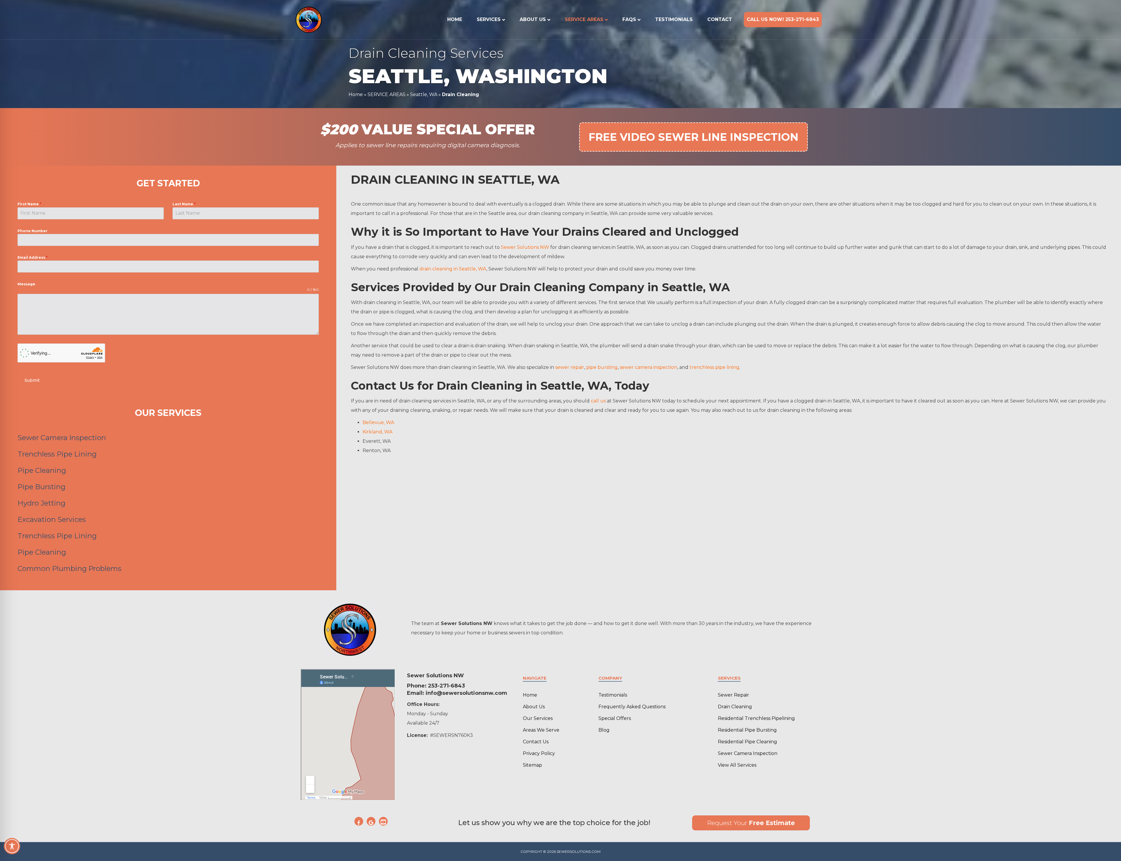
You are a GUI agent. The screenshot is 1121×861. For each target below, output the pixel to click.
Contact (719, 19)
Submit (32, 380)
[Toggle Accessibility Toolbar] (12, 846)
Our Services (538, 718)
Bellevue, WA (378, 422)
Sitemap (532, 765)
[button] (358, 821)
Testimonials (674, 19)
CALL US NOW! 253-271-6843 (783, 19)
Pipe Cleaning (42, 470)
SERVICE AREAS (584, 19)
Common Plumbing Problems (69, 568)
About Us (533, 19)
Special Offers (614, 718)
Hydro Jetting (41, 503)
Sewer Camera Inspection (62, 437)
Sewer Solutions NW (525, 247)
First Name (29, 204)
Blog (604, 730)
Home (454, 19)
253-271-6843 (446, 686)
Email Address (33, 257)
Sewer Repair (733, 695)
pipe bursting (602, 367)
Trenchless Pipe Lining (57, 454)
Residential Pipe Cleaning (747, 741)
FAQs (629, 19)
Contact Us (536, 741)
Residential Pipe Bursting (747, 730)
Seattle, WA (423, 94)
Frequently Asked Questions (632, 706)
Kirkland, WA (377, 432)
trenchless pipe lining (714, 367)
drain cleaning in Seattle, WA (452, 269)
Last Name (184, 204)
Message (26, 284)
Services (489, 19)
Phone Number (33, 231)
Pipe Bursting (41, 486)
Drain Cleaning (735, 706)
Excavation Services (52, 519)
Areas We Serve (541, 730)
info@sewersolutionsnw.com (466, 693)
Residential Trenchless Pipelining (756, 718)
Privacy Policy (539, 753)
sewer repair (569, 367)
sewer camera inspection (648, 367)
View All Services (737, 765)
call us (598, 401)
